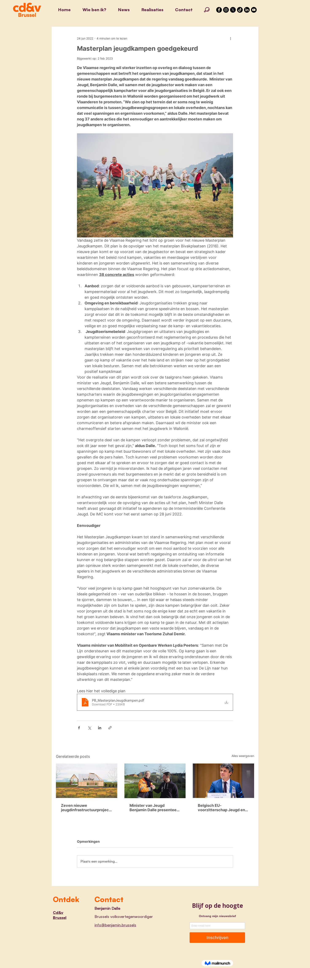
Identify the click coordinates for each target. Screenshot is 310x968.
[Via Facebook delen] (79, 728)
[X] (233, 10)
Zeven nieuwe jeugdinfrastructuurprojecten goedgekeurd (85, 807)
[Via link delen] (110, 728)
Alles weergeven (243, 756)
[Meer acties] (230, 38)
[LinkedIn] (247, 10)
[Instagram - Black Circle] (226, 10)
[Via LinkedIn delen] (100, 728)
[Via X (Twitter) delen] (89, 728)
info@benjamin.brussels (115, 925)
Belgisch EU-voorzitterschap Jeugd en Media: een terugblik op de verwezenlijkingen (222, 807)
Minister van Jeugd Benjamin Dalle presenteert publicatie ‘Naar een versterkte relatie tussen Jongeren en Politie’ (154, 807)
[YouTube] (254, 10)
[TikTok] (240, 10)
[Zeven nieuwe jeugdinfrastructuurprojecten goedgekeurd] (86, 780)
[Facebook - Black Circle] (219, 10)
